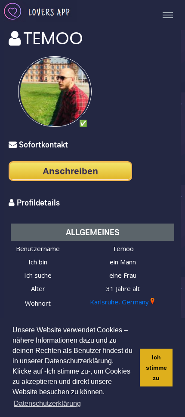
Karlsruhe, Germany (119, 301)
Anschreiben (70, 171)
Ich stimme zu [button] (156, 367)
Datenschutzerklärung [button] (47, 403)
